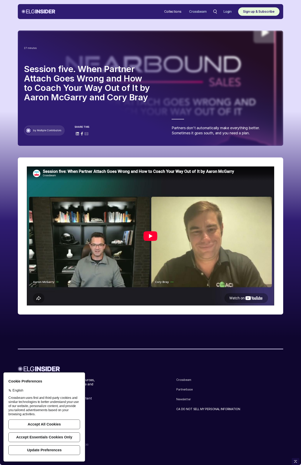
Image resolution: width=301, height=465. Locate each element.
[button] (172, 11)
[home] (38, 11)
